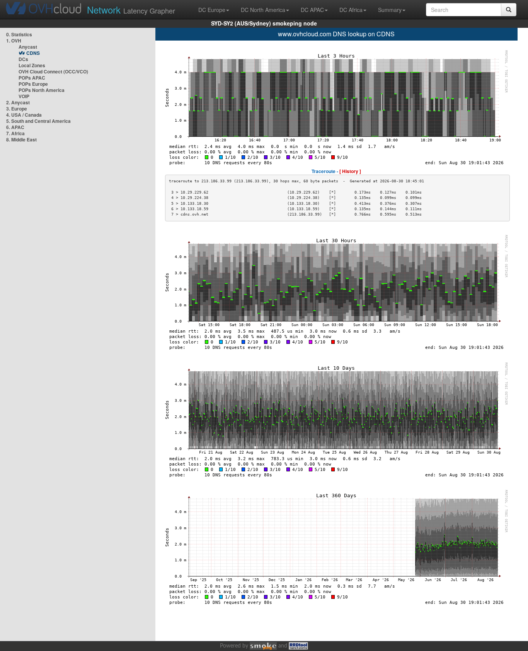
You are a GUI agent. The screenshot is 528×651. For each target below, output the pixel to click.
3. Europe (16, 108)
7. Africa (15, 133)
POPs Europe (33, 83)
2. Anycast (18, 102)
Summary (390, 10)
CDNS (33, 52)
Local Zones (32, 65)
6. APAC (15, 127)
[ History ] (350, 171)
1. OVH (13, 40)
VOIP (24, 96)
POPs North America (42, 90)
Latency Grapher (131, 9)
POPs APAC (32, 77)
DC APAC (312, 10)
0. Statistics (19, 34)
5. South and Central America (38, 120)
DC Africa (351, 10)
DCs (23, 59)
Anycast (28, 46)
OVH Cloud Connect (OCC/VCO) (53, 71)
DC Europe (211, 10)
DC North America (263, 10)
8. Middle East (21, 139)
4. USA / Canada (24, 114)
